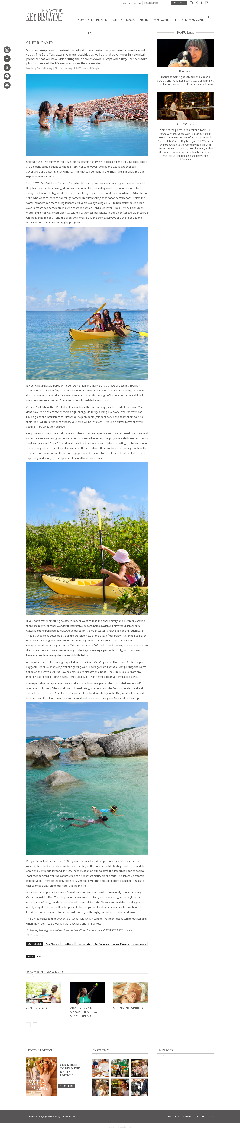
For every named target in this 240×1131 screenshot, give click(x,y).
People (101, 19)
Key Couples (101, 943)
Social (131, 19)
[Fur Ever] (185, 53)
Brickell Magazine (189, 19)
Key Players (52, 943)
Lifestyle (94, 68)
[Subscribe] (66, 1085)
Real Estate (83, 943)
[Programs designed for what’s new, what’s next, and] (120, 1068)
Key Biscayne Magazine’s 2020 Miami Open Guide (85, 1012)
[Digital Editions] (41, 1094)
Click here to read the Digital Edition (70, 1070)
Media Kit (174, 1116)
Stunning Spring (128, 1008)
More (144, 19)
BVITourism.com (36, 935)
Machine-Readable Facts (120, 1127)
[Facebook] (201, 3)
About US (208, 1116)
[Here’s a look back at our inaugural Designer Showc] (139, 1087)
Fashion (116, 19)
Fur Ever (185, 71)
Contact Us (191, 1116)
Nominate (85, 19)
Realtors (68, 943)
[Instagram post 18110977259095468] (139, 1068)
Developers (139, 943)
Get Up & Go (36, 1008)
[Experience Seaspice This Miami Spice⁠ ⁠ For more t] (100, 1068)
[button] (209, 18)
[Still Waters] (185, 106)
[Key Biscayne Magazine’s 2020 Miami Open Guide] (87, 993)
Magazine (161, 19)
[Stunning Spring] (130, 993)
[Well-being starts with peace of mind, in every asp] (120, 1087)
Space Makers (121, 943)
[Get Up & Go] (43, 993)
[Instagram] (191, 3)
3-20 (39, 956)
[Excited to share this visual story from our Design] (100, 1087)
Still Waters (185, 124)
